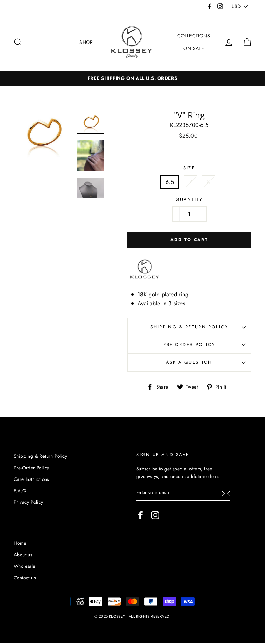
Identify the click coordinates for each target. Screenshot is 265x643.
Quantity (189, 199)
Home (20, 543)
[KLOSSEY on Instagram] (155, 515)
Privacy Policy (28, 501)
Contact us (25, 577)
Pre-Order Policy (189, 344)
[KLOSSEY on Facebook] (140, 515)
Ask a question (189, 362)
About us (23, 554)
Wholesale (25, 565)
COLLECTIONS (193, 35)
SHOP (86, 42)
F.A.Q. (21, 490)
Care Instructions (31, 479)
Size (189, 168)
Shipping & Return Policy (189, 327)
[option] (42, 135)
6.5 (170, 182)
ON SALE (193, 48)
